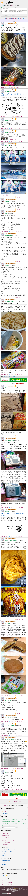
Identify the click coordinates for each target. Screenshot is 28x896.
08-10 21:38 (5, 261)
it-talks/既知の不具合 (6, 842)
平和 (7, 132)
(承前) (2, 728)
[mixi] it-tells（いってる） (7, 851)
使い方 (22, 18)
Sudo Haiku (4, 864)
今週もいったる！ (5, 855)
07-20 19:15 (5, 735)
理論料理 (10, 235)
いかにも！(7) (19, 141)
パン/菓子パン (19, 821)
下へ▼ (26, 18)
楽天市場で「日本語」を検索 (9, 376)
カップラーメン (9, 301)
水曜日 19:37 (5, 116)
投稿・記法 (9, 18)
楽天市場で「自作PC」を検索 (9, 791)
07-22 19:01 (5, 721)
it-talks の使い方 (5, 837)
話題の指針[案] (15, 18)
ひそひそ (14, 15)
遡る (20, 801)
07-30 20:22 (5, 536)
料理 (7, 235)
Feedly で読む (6, 813)
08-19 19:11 (5, 197)
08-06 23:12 (5, 374)
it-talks (13, 819)
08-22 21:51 (5, 141)
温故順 (15, 801)
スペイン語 (8, 700)
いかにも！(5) (18, 87)
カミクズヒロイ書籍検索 (7, 882)
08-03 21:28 (5, 436)
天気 (7, 120)
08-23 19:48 (5, 128)
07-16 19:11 (5, 768)
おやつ (7, 540)
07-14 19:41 (5, 789)
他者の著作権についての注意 (8, 841)
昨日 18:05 (4, 87)
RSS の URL (5, 811)
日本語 (7, 91)
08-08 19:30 (5, 297)
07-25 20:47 (5, 619)
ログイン (13, 5)
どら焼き (8, 623)
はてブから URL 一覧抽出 (7, 884)
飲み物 (7, 201)
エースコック (16, 301)
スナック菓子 (14, 540)
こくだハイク (4, 862)
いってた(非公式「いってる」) (8, 849)
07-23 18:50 (5, 713)
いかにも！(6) (19, 116)
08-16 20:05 (5, 209)
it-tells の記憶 (5, 844)
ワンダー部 (4, 853)
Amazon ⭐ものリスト (7, 875)
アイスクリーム (9, 25)
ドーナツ (16, 819)
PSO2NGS (8, 145)
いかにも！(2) (19, 789)
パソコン (8, 725)
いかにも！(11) (19, 507)
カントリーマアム (22, 819)
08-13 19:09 (5, 231)
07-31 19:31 (5, 507)
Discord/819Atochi (6, 860)
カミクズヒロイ (5, 880)
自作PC (13, 725)
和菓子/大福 (10, 821)
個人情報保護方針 (5, 835)
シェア (11, 87)
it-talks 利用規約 (5, 833)
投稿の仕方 (4, 839)
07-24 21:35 (5, 696)
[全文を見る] (13, 139)
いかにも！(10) (19, 619)
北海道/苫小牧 (5, 821)
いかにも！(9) (19, 374)
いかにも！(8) (19, 209)
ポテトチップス (9, 388)
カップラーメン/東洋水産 (12, 823)
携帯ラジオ (11, 440)
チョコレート (8, 819)
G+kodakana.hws (10, 23)
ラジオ (7, 440)
